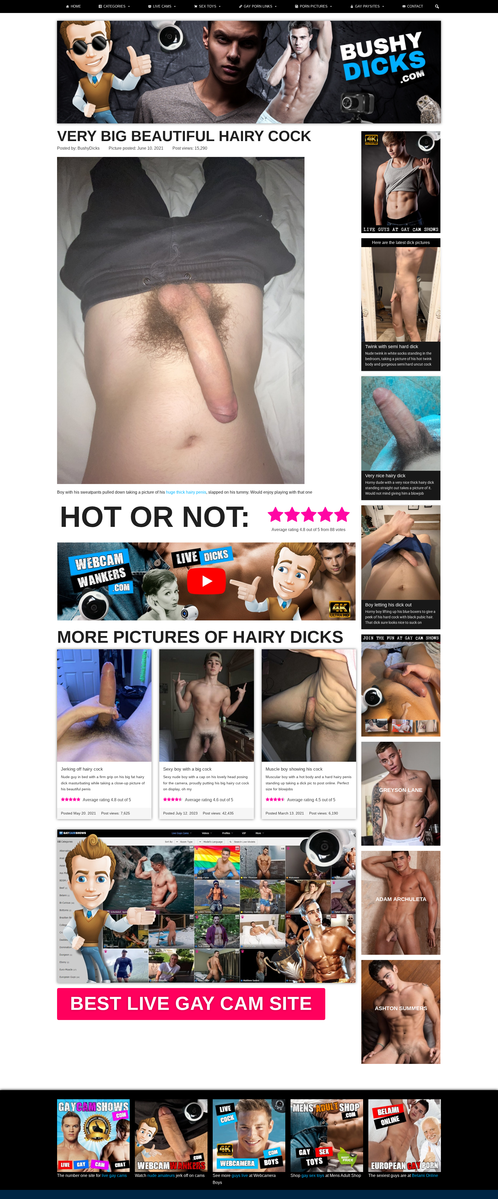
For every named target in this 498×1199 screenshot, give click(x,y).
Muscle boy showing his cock (294, 769)
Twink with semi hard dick (391, 346)
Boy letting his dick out (388, 604)
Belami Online (425, 1175)
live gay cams (114, 1175)
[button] (437, 6)
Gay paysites (367, 6)
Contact (415, 6)
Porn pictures (314, 6)
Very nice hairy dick (385, 475)
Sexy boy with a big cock (187, 769)
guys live (240, 1175)
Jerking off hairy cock (82, 769)
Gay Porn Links (258, 6)
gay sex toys (312, 1175)
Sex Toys (207, 6)
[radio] (275, 515)
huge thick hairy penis (186, 492)
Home (76, 6)
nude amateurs (161, 1175)
